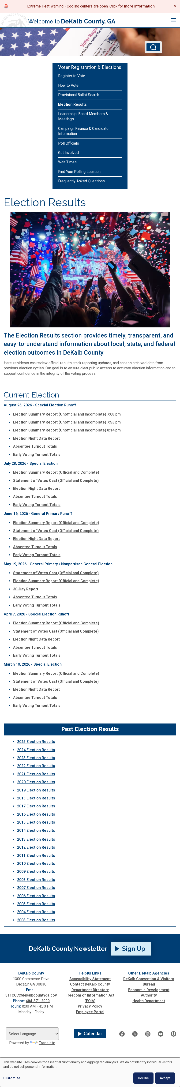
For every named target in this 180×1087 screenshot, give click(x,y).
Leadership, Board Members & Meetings (83, 116)
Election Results (72, 104)
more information (139, 6)
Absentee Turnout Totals (35, 446)
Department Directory (90, 990)
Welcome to (71, 21)
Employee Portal (90, 1012)
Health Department (148, 1001)
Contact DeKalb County (90, 984)
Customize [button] (11, 1078)
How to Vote (68, 85)
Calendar (93, 1033)
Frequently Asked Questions (81, 181)
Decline (143, 1078)
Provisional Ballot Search (78, 95)
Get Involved (68, 152)
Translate (47, 1043)
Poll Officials (68, 143)
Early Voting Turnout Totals (36, 454)
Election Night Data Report (36, 438)
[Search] (153, 47)
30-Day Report (25, 589)
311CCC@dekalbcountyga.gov (31, 995)
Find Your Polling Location (79, 171)
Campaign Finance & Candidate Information (83, 131)
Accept (165, 1078)
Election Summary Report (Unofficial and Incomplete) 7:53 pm (67, 422)
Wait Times (67, 162)
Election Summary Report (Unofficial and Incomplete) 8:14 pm (67, 430)
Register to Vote (71, 76)
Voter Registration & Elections (89, 67)
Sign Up (133, 948)
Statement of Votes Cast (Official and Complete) (56, 480)
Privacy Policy (90, 1006)
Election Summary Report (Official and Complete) (56, 472)
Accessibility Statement (90, 979)
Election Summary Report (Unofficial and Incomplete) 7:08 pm (67, 414)
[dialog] (90, 1072)
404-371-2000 (38, 1001)
